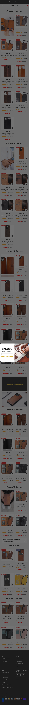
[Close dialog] (28, 344)
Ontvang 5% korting (7, 356)
